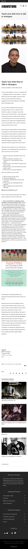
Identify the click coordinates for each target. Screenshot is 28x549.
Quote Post (4, 434)
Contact (5, 521)
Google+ (11, 532)
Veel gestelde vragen (8, 495)
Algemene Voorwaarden (9, 500)
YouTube (14, 532)
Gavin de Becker (9, 364)
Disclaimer (5, 498)
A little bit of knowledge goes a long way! (11, 456)
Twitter (4, 532)
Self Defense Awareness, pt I (9, 400)
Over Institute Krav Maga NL (10, 514)
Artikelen (4, 355)
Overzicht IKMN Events (8, 519)
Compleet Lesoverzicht (8, 516)
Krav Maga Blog (17, 364)
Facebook (8, 532)
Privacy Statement (7, 503)
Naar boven (13, 546)
